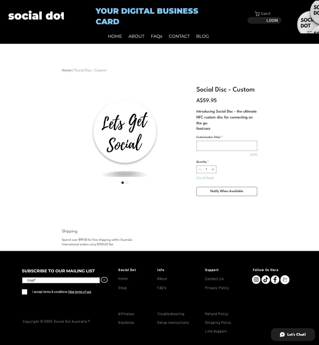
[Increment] (213, 169)
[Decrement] (199, 169)
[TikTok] (265, 279)
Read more (203, 128)
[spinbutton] (206, 169)
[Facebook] (275, 279)
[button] (264, 13)
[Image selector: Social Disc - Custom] (122, 182)
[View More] (36, 15)
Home (67, 70)
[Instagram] (256, 279)
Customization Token (209, 137)
